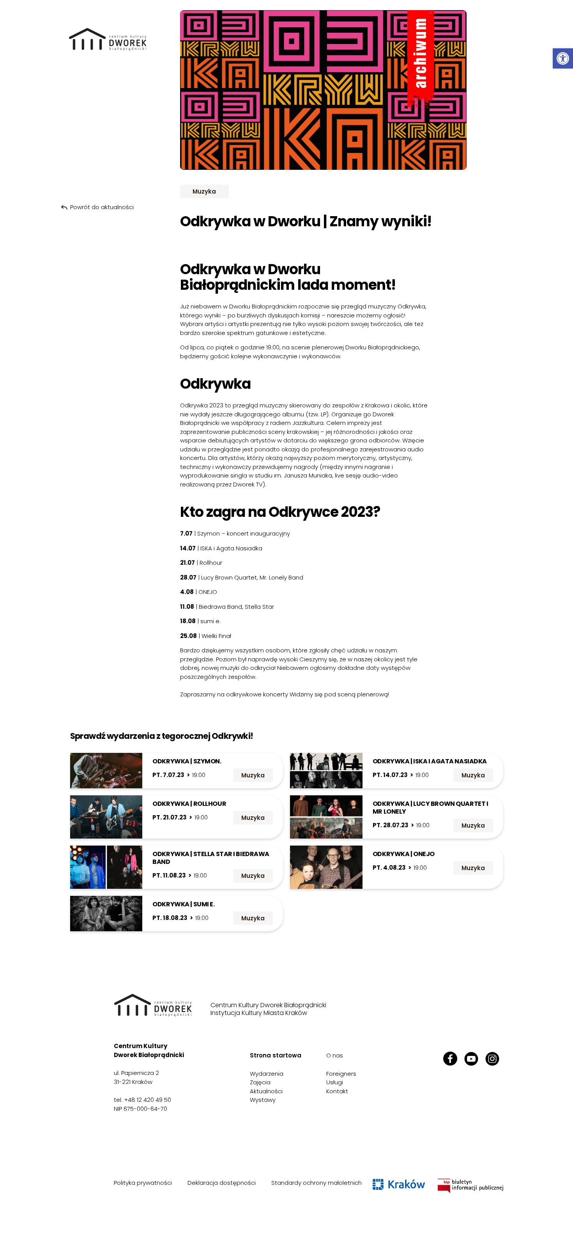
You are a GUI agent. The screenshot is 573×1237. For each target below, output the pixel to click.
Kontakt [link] (337, 1091)
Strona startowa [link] (275, 1055)
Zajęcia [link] (260, 1082)
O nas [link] (334, 1055)
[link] (563, 58)
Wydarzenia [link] (266, 1074)
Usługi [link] (334, 1082)
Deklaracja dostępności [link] (221, 1183)
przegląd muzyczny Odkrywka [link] (382, 306)
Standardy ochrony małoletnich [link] (316, 1183)
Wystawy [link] (263, 1100)
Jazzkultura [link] (308, 423)
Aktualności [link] (266, 1091)
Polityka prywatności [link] (143, 1183)
